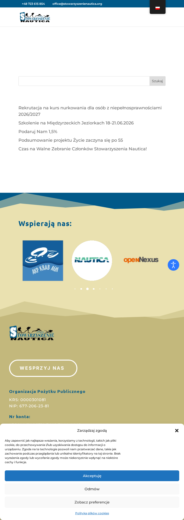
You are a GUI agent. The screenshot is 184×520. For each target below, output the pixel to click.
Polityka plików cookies (92, 513)
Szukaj (157, 81)
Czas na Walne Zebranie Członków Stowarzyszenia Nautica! (82, 149)
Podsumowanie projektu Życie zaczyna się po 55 (70, 140)
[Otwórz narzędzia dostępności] (173, 265)
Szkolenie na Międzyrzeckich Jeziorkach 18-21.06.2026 (76, 123)
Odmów (92, 489)
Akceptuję (92, 475)
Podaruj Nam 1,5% (37, 131)
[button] (176, 430)
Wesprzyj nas (42, 368)
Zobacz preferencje (92, 502)
